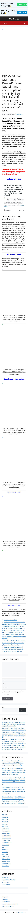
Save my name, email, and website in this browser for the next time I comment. (14, 692)
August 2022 (5, 866)
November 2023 (6, 838)
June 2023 (5, 849)
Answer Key (5, 877)
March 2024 (5, 828)
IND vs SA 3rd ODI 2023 (13, 624)
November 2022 (6, 863)
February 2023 (6, 859)
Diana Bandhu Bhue (7, 787)
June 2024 (5, 821)
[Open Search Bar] (25, 23)
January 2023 (6, 861)
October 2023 (6, 840)
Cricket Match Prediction (10, 620)
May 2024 (5, 824)
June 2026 (5, 817)
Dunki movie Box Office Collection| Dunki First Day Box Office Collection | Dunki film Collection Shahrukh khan (12, 649)
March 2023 (5, 856)
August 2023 (5, 845)
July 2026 (4, 814)
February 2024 (6, 831)
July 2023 (4, 847)
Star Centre (14, 19)
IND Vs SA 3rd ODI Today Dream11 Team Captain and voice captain (13, 630)
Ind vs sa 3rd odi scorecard (13, 628)
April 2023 (5, 854)
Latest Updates (6, 884)
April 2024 (5, 826)
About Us (4, 897)
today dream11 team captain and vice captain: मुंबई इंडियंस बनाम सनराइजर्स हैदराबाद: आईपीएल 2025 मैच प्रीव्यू (12, 763)
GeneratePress (21, 912)
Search (4, 707)
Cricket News (5, 882)
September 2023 (6, 842)
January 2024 (6, 833)
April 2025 (5, 819)
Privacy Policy (6, 901)
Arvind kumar (5, 761)
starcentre (5, 768)
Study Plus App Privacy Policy (10, 904)
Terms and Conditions (8, 906)
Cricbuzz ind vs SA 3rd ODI (11, 622)
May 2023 (5, 852)
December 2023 (6, 835)
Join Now (22, 4)
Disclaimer (5, 899)
